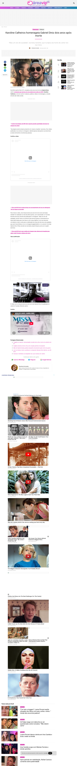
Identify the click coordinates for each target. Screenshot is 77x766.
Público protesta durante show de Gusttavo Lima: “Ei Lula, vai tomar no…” (71, 64)
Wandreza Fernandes (24, 366)
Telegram (32, 359)
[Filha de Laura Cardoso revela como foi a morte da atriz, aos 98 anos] (63, 72)
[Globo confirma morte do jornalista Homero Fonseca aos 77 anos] (63, 88)
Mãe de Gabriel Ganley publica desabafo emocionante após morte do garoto (32, 348)
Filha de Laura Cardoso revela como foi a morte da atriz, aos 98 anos (71, 70)
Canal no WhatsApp (19, 359)
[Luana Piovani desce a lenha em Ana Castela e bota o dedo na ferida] (9, 736)
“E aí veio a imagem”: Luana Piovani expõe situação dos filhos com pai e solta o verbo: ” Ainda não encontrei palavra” (35, 711)
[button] (67, 3)
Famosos (5, 26)
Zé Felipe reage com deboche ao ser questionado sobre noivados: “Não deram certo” (34, 724)
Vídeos (42, 29)
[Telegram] (5, 70)
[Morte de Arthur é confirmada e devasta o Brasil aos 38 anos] (63, 78)
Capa (2, 26)
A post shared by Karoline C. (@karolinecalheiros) (30, 278)
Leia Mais (46, 753)
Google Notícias (46, 359)
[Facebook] (5, 62)
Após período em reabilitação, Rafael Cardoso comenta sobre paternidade (36, 760)
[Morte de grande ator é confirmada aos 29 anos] (63, 83)
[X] (5, 65)
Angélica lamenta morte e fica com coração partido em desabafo (29, 345)
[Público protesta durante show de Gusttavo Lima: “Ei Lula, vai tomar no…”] (63, 66)
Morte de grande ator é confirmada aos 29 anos (71, 82)
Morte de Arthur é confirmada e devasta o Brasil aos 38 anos (70, 76)
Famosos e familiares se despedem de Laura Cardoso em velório (29, 353)
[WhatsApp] (5, 67)
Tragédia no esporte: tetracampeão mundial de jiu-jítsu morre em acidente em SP (32, 343)
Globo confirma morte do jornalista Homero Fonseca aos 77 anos (71, 87)
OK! (50, 753)
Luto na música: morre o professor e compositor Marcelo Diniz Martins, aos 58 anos (32, 351)
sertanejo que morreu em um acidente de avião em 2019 (28, 92)
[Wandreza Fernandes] (30, 48)
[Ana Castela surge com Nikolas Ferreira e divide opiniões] (9, 749)
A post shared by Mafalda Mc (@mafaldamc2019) (30, 178)
